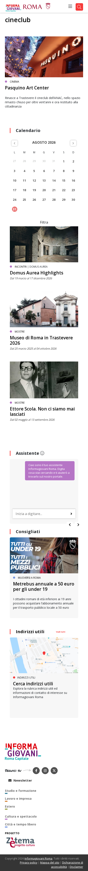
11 (24, 180)
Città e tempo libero (20, 824)
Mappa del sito (49, 862)
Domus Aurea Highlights (36, 273)
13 (44, 180)
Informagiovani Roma (38, 858)
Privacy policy (28, 862)
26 (34, 200)
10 (14, 180)
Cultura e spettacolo (21, 816)
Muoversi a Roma (29, 578)
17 (14, 190)
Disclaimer (76, 867)
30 (73, 200)
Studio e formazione (20, 791)
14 (54, 180)
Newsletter (22, 780)
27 (44, 200)
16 (73, 180)
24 (14, 200)
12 (34, 180)
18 (24, 190)
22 (63, 190)
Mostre (20, 331)
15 (63, 180)
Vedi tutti (60, 631)
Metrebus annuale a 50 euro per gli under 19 (43, 586)
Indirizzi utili (30, 631)
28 (54, 200)
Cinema (14, 81)
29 (63, 200)
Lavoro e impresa (18, 798)
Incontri (21, 266)
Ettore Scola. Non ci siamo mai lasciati (42, 411)
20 (44, 190)
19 (34, 190)
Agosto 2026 (44, 142)
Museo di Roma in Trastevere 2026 (41, 340)
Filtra (44, 222)
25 (24, 200)
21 (54, 190)
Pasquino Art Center (27, 88)
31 (14, 209)
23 (73, 190)
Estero (10, 806)
